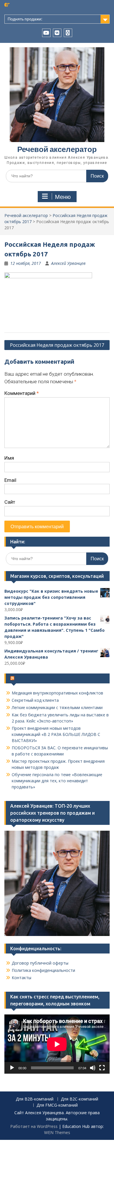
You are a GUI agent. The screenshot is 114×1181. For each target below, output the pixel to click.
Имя (9, 458)
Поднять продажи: (25, 19)
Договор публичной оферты (40, 963)
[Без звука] (93, 1068)
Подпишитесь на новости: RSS (49, 678)
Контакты (21, 977)
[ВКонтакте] (57, 33)
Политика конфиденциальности (43, 970)
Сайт (9, 502)
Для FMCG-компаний (57, 1105)
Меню (63, 197)
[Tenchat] (68, 33)
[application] (57, 1044)
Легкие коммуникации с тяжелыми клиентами (57, 707)
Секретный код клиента (35, 700)
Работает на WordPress (34, 1126)
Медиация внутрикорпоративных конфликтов (57, 693)
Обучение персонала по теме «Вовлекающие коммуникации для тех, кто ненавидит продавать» (57, 781)
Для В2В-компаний (34, 1099)
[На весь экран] (102, 1068)
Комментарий (21, 393)
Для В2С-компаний (79, 1099)
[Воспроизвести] (12, 1068)
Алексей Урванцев (68, 263)
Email (10, 480)
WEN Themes (57, 1132)
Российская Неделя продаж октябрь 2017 (57, 345)
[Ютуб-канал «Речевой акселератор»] (46, 33)
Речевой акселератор (57, 149)
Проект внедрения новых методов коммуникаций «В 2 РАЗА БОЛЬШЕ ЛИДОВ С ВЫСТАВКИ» (56, 734)
